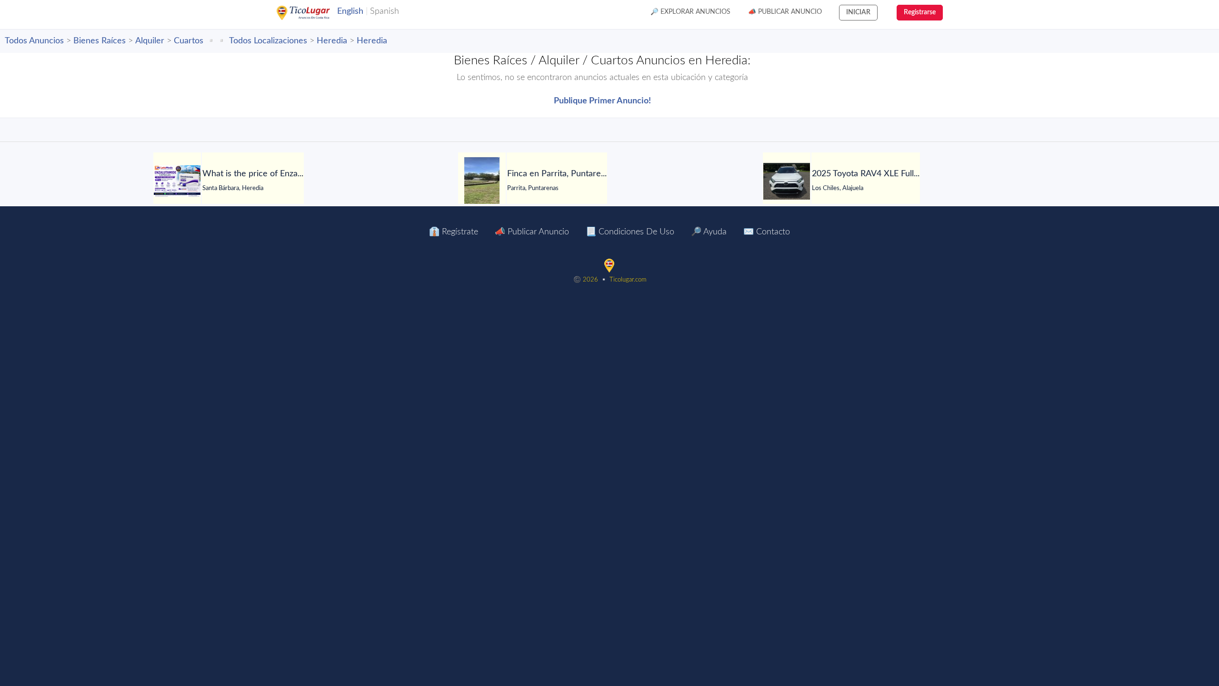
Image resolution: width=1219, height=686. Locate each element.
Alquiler (149, 41)
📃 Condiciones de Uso (630, 232)
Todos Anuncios (34, 41)
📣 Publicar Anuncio (785, 12)
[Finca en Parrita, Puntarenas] (482, 181)
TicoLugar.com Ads (313, 13)
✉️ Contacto (766, 232)
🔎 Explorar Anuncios (690, 12)
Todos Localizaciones (268, 41)
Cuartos (188, 41)
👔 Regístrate (453, 232)
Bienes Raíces (99, 41)
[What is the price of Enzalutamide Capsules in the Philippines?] (177, 181)
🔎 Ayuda (709, 232)
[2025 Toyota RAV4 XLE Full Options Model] (786, 181)
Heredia (332, 41)
